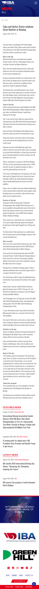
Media (21, 575)
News (8, 575)
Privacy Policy (9, 587)
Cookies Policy (19, 587)
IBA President (24, 437)
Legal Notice (28, 587)
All (15, 34)
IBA (23, 412)
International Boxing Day (22, 459)
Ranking (14, 575)
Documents (19, 581)
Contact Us (29, 575)
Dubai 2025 (18, 412)
